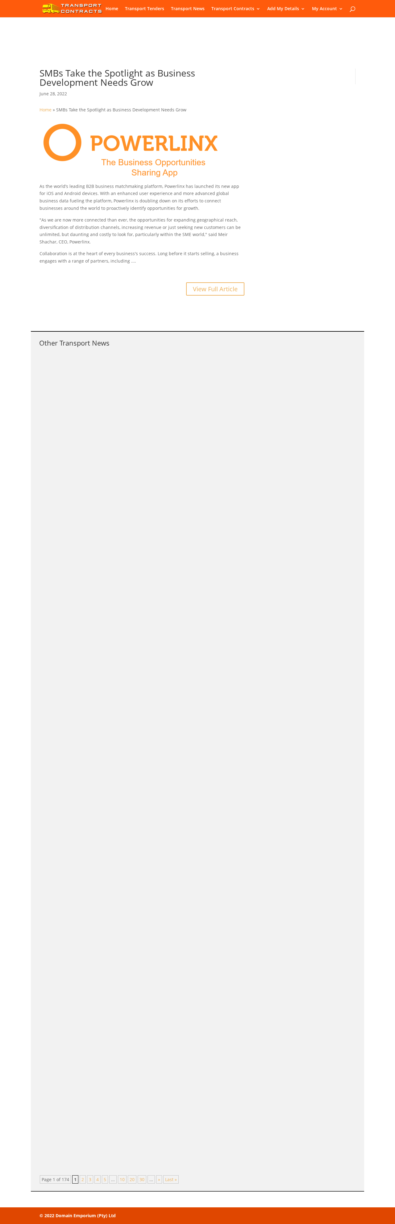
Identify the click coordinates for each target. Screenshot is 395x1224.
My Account (324, 8)
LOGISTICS (115, 811)
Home (112, 8)
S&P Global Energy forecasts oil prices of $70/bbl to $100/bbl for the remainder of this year (163, 709)
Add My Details (283, 8)
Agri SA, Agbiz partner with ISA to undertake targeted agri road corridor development (154, 1036)
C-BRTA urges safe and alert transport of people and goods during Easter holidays (151, 367)
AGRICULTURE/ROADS (126, 1045)
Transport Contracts (232, 8)
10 (122, 1179)
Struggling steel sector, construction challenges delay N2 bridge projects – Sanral (150, 453)
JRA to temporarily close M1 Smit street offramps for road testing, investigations (148, 958)
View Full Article (215, 289)
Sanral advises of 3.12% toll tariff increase (99, 1114)
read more (56, 415)
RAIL (109, 648)
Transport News (188, 8)
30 (141, 1179)
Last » (171, 1179)
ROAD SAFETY (119, 377)
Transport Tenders (144, 8)
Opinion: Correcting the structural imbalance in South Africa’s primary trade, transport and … (165, 802)
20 (132, 1179)
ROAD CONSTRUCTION (125, 967)
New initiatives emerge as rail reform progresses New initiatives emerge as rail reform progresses (172, 638)
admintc (60, 377)
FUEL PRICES (117, 718)
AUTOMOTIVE (119, 540)
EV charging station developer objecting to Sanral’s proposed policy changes (144, 531)
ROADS (112, 889)
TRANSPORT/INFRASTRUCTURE (136, 462)
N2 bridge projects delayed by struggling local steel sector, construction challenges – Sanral (164, 880)
